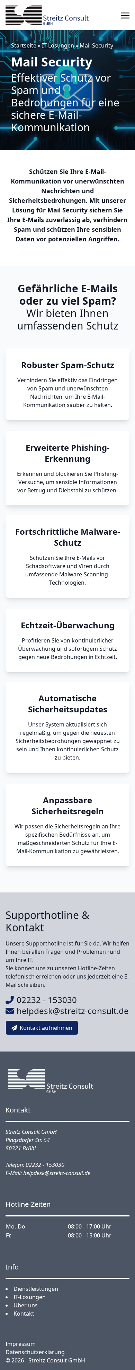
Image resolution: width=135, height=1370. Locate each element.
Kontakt (24, 1313)
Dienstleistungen (36, 1289)
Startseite (23, 45)
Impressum (21, 1344)
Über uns (26, 1305)
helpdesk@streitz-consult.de (73, 1010)
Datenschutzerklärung (35, 1352)
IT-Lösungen (58, 45)
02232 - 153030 (47, 999)
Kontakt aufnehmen (46, 1028)
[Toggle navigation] (125, 15)
